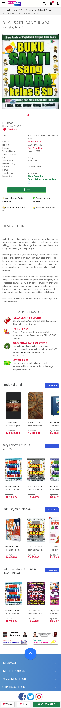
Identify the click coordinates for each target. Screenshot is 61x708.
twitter (30, 697)
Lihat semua (51, 385)
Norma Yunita (34, 142)
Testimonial (25, 352)
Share (25, 704)
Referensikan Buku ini (45, 207)
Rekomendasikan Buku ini (14, 209)
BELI (28, 190)
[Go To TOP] (30, 654)
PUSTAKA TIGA (35, 148)
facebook (22, 697)
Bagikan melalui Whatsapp (41, 200)
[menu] (3, 3)
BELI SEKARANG (47, 704)
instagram (39, 697)
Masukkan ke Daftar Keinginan (13, 200)
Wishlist (9, 704)
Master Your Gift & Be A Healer (20, 423)
